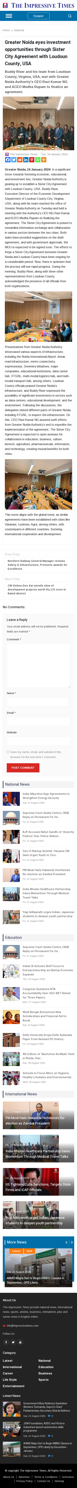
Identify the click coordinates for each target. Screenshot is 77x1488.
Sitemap (59, 1481)
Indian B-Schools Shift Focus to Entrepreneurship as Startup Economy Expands (48, 970)
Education (45, 1367)
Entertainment (13, 1386)
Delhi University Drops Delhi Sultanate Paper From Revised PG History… (47, 1037)
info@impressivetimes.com (22, 1325)
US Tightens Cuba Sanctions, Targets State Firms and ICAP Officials (38, 1187)
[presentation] (66, 1242)
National (19, 30)
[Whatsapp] (37, 159)
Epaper (38, 16)
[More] (43, 159)
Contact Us (43, 1481)
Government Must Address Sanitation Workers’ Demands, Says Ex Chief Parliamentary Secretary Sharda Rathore (46, 1407)
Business (45, 1373)
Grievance (68, 1476)
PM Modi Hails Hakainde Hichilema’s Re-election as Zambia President (46, 872)
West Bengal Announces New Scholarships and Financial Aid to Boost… (44, 1016)
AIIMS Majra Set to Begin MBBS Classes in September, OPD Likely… (35, 1280)
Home (6, 30)
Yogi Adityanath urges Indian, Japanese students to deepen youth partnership (48, 914)
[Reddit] (19, 159)
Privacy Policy (24, 1481)
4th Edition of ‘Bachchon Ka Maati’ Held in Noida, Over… (48, 1056)
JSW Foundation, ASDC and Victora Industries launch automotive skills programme (43, 1427)
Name (11, 693)
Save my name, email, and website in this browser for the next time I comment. (35, 754)
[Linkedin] (25, 159)
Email (11, 712)
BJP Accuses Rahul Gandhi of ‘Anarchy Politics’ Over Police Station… (48, 834)
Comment (14, 639)
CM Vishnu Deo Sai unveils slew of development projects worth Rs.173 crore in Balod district (37, 589)
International (12, 1367)
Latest (16, 1251)
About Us (8, 1476)
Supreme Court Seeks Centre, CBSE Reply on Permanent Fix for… (46, 815)
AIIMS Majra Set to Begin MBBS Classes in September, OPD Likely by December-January (47, 1447)
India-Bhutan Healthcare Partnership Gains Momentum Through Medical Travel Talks (47, 893)
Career (8, 1373)
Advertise (24, 1476)
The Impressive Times (24, 154)
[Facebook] (7, 159)
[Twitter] (13, 159)
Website (12, 732)
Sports (43, 1379)
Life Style (10, 1379)
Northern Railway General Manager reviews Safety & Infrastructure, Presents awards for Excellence (37, 564)
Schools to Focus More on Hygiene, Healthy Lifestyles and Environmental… (48, 1075)
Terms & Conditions (46, 1476)
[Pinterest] (31, 159)
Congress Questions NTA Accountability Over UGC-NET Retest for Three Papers (46, 993)
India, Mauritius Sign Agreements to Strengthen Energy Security (46, 796)
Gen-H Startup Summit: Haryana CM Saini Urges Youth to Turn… (46, 853)
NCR (29, 1251)
